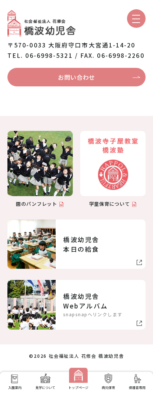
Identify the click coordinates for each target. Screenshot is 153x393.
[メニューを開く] (136, 18)
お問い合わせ (76, 77)
